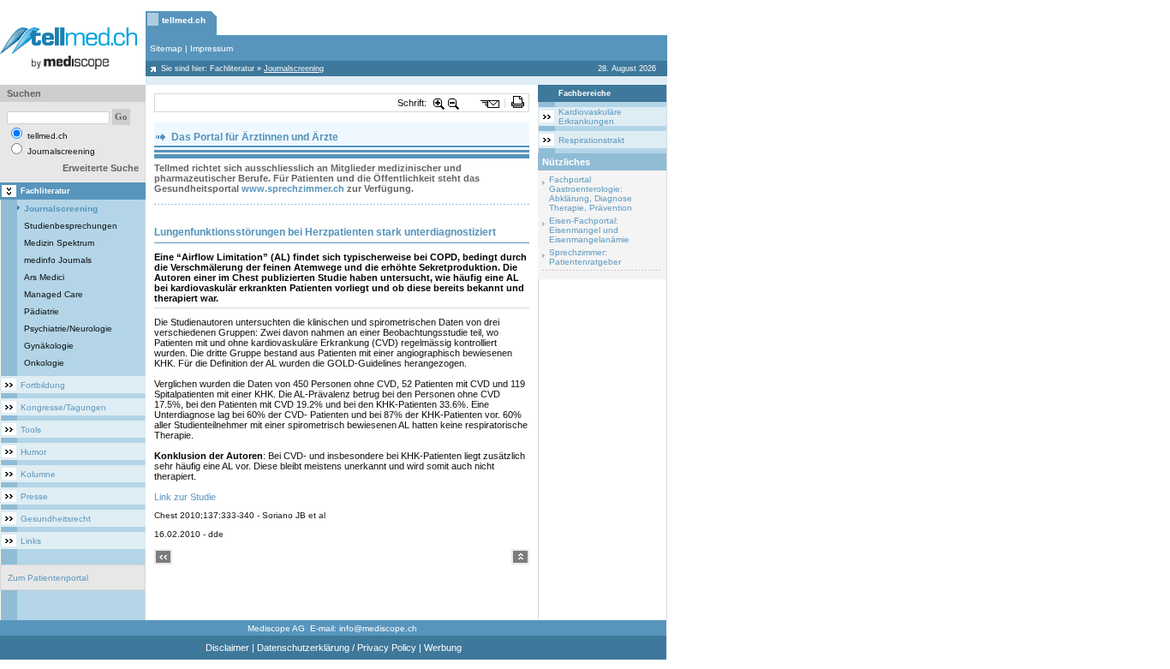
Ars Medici (44, 277)
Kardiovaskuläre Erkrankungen (590, 116)
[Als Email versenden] (490, 103)
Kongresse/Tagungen (63, 407)
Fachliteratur (232, 68)
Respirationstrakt (591, 140)
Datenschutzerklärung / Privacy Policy (336, 647)
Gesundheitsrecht (56, 518)
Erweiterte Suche (101, 168)
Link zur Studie (185, 497)
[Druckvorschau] (517, 103)
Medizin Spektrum (59, 243)
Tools (31, 429)
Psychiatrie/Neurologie (68, 328)
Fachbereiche (584, 93)
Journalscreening (61, 208)
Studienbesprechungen (70, 225)
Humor (33, 452)
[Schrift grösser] (439, 103)
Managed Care (53, 294)
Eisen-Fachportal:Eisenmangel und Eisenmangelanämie (589, 230)
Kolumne (38, 474)
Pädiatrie (41, 311)
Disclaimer (227, 647)
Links (31, 541)
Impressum (211, 48)
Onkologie (44, 362)
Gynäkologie (49, 345)
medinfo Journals (58, 260)
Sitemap (166, 48)
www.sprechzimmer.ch (293, 188)
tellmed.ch (184, 20)
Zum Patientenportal (48, 577)
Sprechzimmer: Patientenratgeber (585, 257)
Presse (34, 496)
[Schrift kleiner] (454, 103)
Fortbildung (43, 385)
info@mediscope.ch (378, 628)
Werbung (443, 647)
